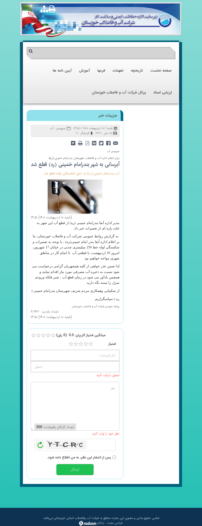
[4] (86, 344)
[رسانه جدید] (75, 196)
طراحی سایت (115, 523)
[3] (81, 344)
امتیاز (112, 343)
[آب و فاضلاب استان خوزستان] (126, 20)
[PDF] (87, 143)
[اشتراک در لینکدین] (94, 143)
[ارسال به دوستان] (115, 143)
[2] (76, 344)
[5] (90, 344)
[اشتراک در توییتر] (101, 143)
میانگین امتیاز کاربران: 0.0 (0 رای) (80, 335)
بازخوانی (40, 444)
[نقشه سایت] (44, 9)
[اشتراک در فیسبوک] (108, 143)
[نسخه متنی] (80, 143)
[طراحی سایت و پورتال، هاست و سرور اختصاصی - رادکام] (87, 523)
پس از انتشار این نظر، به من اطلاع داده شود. (79, 457)
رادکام (100, 523)
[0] (33, 335)
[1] (71, 344)
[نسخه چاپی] (53, 9)
